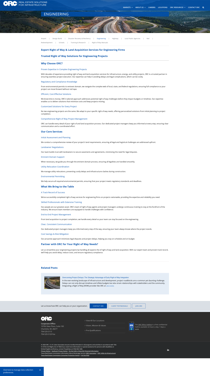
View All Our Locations (95, 320)
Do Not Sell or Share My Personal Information (84, 351)
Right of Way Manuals (100, 42)
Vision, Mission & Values (96, 325)
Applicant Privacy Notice (59, 351)
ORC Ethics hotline (145, 325)
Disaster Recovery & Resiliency (79, 38)
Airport (43, 38)
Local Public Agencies (132, 38)
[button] (203, 7)
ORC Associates (91, 353)
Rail (148, 38)
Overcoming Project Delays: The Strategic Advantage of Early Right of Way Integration (95, 277)
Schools (61, 42)
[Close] (40, 370)
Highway (115, 38)
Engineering (101, 38)
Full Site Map (85, 355)
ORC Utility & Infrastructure (106, 353)
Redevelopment (46, 42)
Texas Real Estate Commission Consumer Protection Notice (60, 355)
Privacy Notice (45, 351)
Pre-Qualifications (93, 330)
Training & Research (78, 42)
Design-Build (57, 38)
